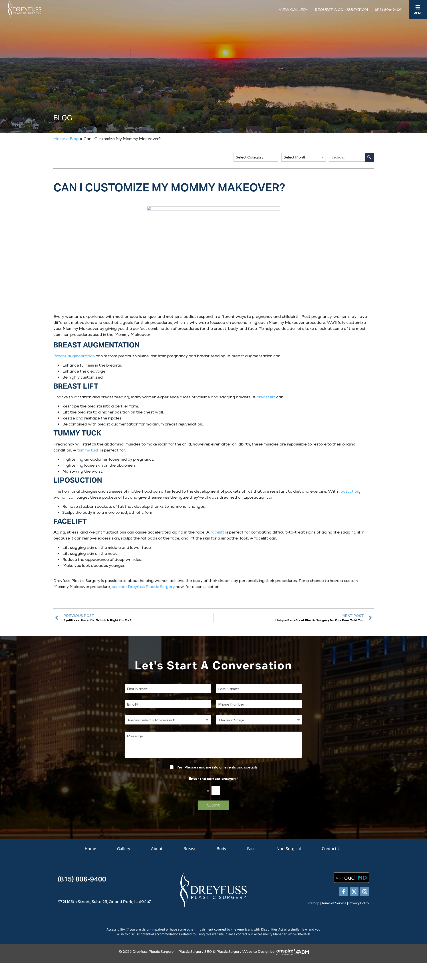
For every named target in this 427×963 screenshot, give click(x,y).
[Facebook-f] (343, 891)
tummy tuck (88, 450)
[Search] (369, 157)
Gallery (123, 848)
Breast (189, 848)
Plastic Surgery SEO (195, 951)
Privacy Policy (358, 903)
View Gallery (293, 9)
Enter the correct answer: (213, 778)
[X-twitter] (354, 891)
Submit (213, 804)
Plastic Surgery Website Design (243, 951)
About (157, 848)
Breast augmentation (74, 355)
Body (221, 848)
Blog (74, 138)
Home (59, 138)
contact (119, 586)
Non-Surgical (288, 848)
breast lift (266, 396)
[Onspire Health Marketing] (285, 951)
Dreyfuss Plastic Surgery (151, 586)
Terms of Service (333, 903)
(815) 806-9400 (388, 9)
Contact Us (332, 848)
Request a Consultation (341, 9)
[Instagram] (364, 891)
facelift (217, 532)
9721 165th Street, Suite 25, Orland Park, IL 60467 (104, 901)
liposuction (349, 491)
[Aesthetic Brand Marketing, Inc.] (302, 951)
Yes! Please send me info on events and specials (217, 767)
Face (251, 848)
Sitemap (313, 903)
